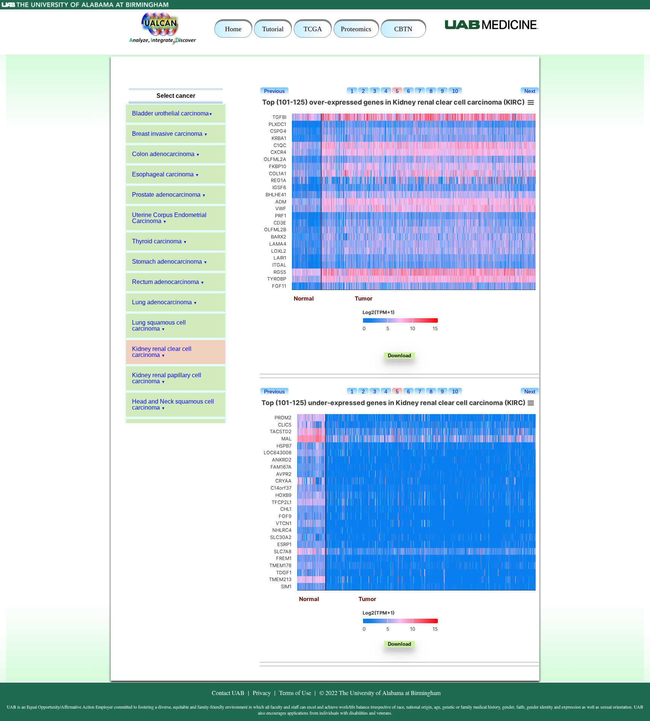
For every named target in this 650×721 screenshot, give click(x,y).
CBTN (403, 29)
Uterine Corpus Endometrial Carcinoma (169, 218)
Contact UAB (228, 693)
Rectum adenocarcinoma (165, 282)
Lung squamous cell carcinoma (159, 325)
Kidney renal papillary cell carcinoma (166, 378)
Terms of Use (295, 693)
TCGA (313, 29)
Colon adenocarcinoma (163, 154)
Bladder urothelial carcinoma (170, 113)
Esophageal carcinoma (163, 174)
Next (530, 91)
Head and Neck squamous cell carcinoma (173, 404)
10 (455, 91)
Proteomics (356, 29)
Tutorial (273, 29)
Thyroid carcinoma (157, 241)
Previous (274, 91)
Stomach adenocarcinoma (167, 261)
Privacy (262, 693)
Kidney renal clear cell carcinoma (161, 352)
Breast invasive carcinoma (167, 134)
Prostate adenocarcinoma (166, 194)
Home (233, 29)
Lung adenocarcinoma (162, 302)
